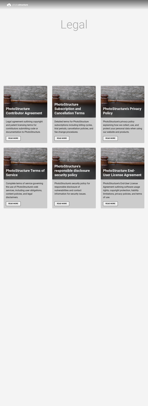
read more (13, 138)
